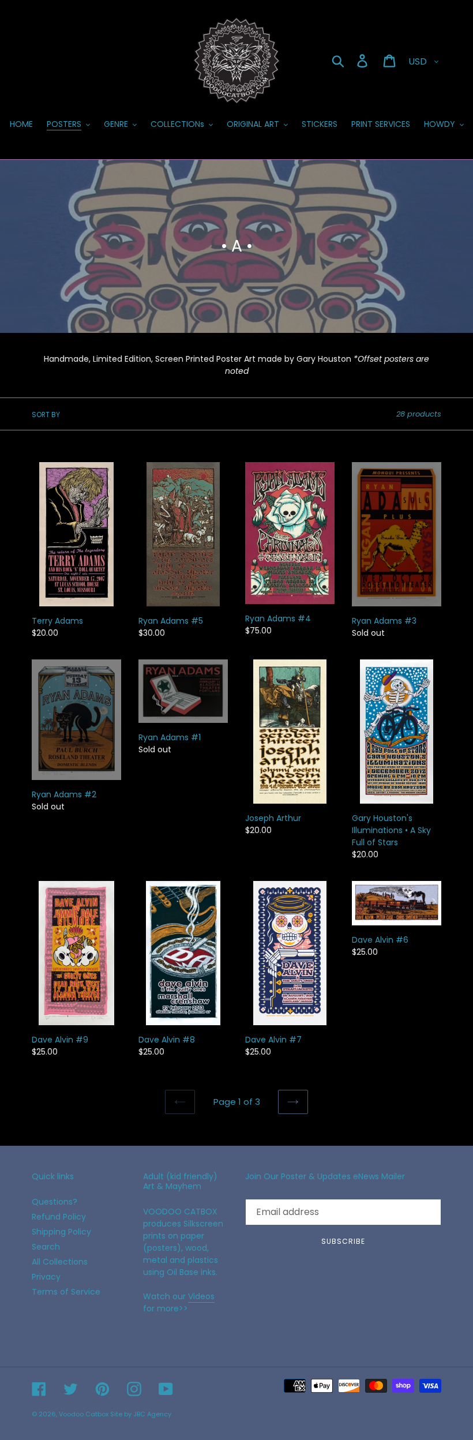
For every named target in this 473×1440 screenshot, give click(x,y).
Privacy (46, 1276)
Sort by (46, 414)
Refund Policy (59, 1216)
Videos (201, 1296)
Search (46, 1246)
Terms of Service (66, 1291)
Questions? (54, 1202)
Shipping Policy (61, 1232)
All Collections (60, 1262)
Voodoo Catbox (83, 1414)
